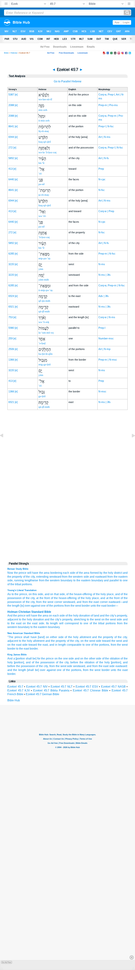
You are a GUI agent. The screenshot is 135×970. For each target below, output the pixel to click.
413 (10, 168)
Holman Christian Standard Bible (29, 611)
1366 (11, 359)
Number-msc (106, 338)
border (85, 605)
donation (84, 615)
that (56, 594)
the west (47, 601)
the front (44, 598)
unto (93, 605)
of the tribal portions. (20, 584)
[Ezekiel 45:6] (4, 443)
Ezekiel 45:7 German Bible (42, 694)
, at (36, 598)
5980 (11, 327)
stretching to (81, 619)
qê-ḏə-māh (44, 300)
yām (40, 269)
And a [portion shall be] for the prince (30, 658)
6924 (11, 295)
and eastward (98, 576)
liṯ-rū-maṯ (43, 131)
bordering (56, 572)
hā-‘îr (41, 163)
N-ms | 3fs (104, 274)
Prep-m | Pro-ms (108, 105)
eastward (114, 601)
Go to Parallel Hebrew (67, 81)
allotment (85, 637)
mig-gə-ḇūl (44, 364)
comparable (74, 644)
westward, (79, 666)
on (103, 619)
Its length (52, 623)
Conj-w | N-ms (106, 317)
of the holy (71, 637)
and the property (102, 637)
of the (93, 623)
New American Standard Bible (23, 633)
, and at (103, 598)
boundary (66, 580)
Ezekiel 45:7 (15, 686)
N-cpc (101, 179)
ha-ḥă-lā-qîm (45, 353)
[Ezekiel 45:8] (130, 443)
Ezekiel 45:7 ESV (87, 686)
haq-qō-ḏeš (44, 141)
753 (10, 317)
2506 (11, 348)
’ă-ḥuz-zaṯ (44, 237)
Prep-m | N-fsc (106, 253)
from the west (119, 644)
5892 (11, 158)
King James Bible (17, 654)
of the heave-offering (63, 598)
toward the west (112, 640)
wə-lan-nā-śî (45, 99)
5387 (11, 94)
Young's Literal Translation (22, 590)
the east (93, 601)
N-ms (101, 264)
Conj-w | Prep (106, 211)
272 (10, 147)
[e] (16, 94)
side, (10, 580)
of (67, 615)
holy (75, 615)
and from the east (97, 666)
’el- (40, 173)
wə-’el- (42, 216)
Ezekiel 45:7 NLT (62, 686)
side (86, 576)
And (9, 615)
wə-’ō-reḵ (43, 322)
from (67, 605)
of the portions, (100, 644)
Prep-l (101, 327)
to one (86, 644)
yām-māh (43, 279)
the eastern (40, 627)
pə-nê (41, 184)
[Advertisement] (67, 484)
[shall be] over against (41, 669)
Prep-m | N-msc (107, 359)
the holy (108, 572)
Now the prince (16, 572)
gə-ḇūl (42, 396)
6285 (11, 253)
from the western (72, 576)
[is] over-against (30, 605)
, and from (81, 601)
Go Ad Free (6, 962)
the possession (25, 666)
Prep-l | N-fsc (106, 126)
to (8, 623)
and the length (16, 669)
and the (104, 615)
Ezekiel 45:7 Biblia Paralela (51, 690)
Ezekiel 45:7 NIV (37, 686)
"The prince (14, 637)
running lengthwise (26, 580)
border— (112, 605)
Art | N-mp (104, 348)
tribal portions (107, 623)
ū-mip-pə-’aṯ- (45, 290)
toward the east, (38, 644)
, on (29, 594)
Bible (6, 53)
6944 (11, 136)
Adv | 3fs (103, 295)
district (118, 572)
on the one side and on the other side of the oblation (87, 658)
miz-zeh (42, 110)
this (34, 594)
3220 (11, 264)
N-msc (102, 391)
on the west (88, 640)
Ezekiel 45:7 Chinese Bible (90, 690)
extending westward (48, 576)
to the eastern (82, 580)
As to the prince (17, 594)
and (47, 619)
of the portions (55, 605)
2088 (11, 105)
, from (38, 601)
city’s (113, 615)
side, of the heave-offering (75, 594)
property (122, 615)
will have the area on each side (45, 615)
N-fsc (101, 189)
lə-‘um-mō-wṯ (46, 332)
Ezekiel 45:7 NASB (113, 686)
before (74, 662)
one (125, 580)
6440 (11, 179)
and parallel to (113, 580)
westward (68, 601)
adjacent (12, 640)
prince (21, 615)
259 (10, 338)
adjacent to (14, 619)
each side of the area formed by (82, 572)
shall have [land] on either (40, 637)
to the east (22, 648)
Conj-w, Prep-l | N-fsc (110, 147)
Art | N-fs (103, 158)
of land (95, 615)
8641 (11, 126)
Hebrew (14, 53)
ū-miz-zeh (44, 120)
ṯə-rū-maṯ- (43, 194)
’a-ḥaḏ (42, 343)
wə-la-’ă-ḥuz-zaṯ (47, 152)
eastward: (121, 666)
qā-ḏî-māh (44, 311)
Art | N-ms (104, 136)
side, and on (45, 594)
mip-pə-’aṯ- (44, 258)
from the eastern (117, 576)
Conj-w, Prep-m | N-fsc (111, 285)
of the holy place (103, 594)
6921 (11, 306)
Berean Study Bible (17, 569)
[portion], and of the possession (34, 662)
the (15, 615)
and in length (57, 644)
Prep (101, 168)
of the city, (29, 576)
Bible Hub (13, 700)
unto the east (119, 669)
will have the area (38, 572)
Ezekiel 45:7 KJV (18, 690)
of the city (28, 598)
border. (34, 648)
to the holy (25, 640)
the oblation (87, 662)
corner (57, 601)
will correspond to (70, 623)
